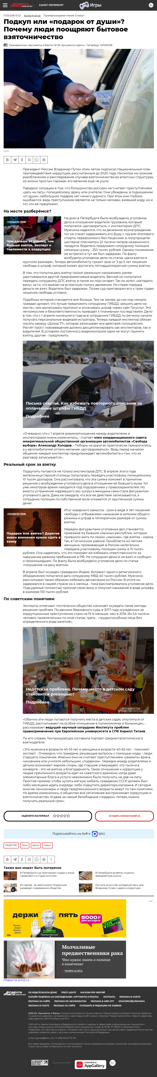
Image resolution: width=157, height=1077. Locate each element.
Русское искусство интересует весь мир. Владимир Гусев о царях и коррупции (119, 886)
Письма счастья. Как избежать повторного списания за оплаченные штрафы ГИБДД (84, 406)
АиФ (6, 150)
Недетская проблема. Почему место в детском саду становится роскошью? (80, 691)
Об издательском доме (42, 992)
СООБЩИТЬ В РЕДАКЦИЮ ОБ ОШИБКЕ (100, 1005)
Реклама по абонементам (70, 1001)
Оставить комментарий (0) (124, 816)
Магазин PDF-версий (92, 992)
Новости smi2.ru (16, 980)
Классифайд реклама (132, 1001)
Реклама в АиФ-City (102, 1001)
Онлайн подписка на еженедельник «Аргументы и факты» (63, 997)
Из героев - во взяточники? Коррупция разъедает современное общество (43, 886)
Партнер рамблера (61, 1063)
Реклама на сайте (39, 1001)
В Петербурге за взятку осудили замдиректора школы (114, 874)
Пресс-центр (68, 992)
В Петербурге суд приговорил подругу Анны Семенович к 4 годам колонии (47, 874)
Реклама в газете (129, 997)
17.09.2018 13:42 (12, 15)
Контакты (109, 997)
